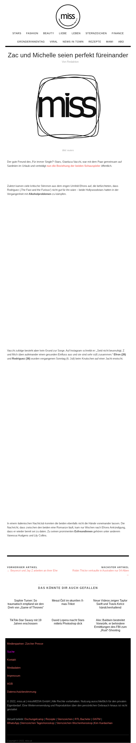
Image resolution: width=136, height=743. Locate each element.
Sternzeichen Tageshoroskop (37, 722)
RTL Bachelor (82, 719)
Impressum (13, 675)
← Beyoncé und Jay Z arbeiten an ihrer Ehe (32, 570)
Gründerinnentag (31, 41)
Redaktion (73, 61)
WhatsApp (13, 722)
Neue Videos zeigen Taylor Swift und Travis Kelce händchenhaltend (110, 604)
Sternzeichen (96, 33)
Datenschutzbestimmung (21, 691)
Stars (16, 33)
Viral (54, 41)
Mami (109, 41)
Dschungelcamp (33, 719)
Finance (118, 33)
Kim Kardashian (103, 722)
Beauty (48, 33)
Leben (76, 33)
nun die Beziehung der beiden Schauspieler (73, 165)
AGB (10, 683)
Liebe (63, 33)
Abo (121, 41)
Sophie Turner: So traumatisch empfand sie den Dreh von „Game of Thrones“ (26, 604)
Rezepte (95, 41)
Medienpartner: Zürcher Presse (25, 643)
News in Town (73, 41)
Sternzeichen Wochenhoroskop (74, 722)
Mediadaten (14, 667)
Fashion (32, 33)
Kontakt (11, 659)
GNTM (97, 719)
